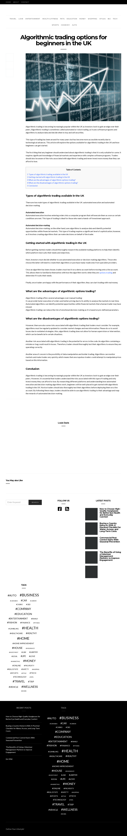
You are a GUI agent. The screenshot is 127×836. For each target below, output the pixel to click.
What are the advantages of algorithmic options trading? (51, 180)
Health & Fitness (50, 19)
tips (32, 677)
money (30, 661)
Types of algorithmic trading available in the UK (47, 174)
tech (33, 673)
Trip (31, 681)
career (33, 601)
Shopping (92, 19)
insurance (31, 648)
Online (17, 665)
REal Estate (13, 669)
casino (20, 604)
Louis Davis (63, 423)
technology (20, 677)
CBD (29, 604)
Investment (14, 652)
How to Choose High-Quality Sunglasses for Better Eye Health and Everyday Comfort (110, 513)
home (24, 638)
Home (8, 2)
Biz (109, 19)
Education (72, 19)
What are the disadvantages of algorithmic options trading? (52, 183)
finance (25, 622)
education (24, 614)
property (29, 666)
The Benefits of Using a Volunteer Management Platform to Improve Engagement (110, 556)
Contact (25, 2)
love (32, 656)
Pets (62, 19)
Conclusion (32, 186)
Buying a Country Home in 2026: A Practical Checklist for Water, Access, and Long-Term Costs (110, 527)
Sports (55, 25)
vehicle (14, 687)
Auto (74, 25)
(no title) (9, 759)
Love (21, 19)
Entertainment (33, 19)
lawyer (34, 652)
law (24, 652)
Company (24, 609)
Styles (102, 19)
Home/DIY (65, 25)
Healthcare (17, 633)
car (24, 600)
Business (30, 595)
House (18, 647)
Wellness (30, 686)
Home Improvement (24, 643)
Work (24, 691)
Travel (13, 19)
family (35, 619)
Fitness (37, 623)
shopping (36, 669)
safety (25, 669)
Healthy (32, 633)
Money (82, 19)
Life (24, 656)
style (24, 673)
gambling (14, 629)
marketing (16, 661)
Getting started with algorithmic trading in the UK (48, 177)
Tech (115, 19)
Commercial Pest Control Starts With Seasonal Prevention (110, 540)
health (31, 628)
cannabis (14, 601)
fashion (12, 622)
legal (15, 656)
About (16, 2)
